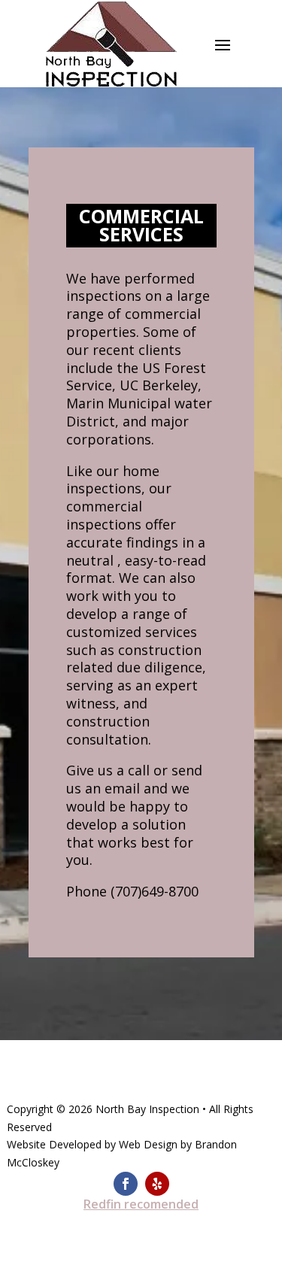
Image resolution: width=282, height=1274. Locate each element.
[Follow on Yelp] (157, 1184)
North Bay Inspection (147, 1109)
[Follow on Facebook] (126, 1184)
